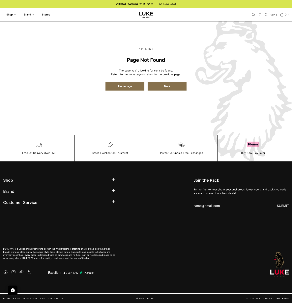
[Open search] (253, 15)
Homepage (125, 86)
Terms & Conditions (33, 298)
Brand (29, 14)
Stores (46, 14)
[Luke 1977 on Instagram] (13, 272)
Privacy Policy (11, 298)
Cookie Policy (55, 298)
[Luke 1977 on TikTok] (21, 272)
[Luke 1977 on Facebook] (5, 272)
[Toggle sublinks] (113, 180)
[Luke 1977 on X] (29, 272)
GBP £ (274, 14)
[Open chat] (12, 290)
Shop (11, 14)
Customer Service (20, 202)
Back (167, 86)
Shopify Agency (263, 298)
